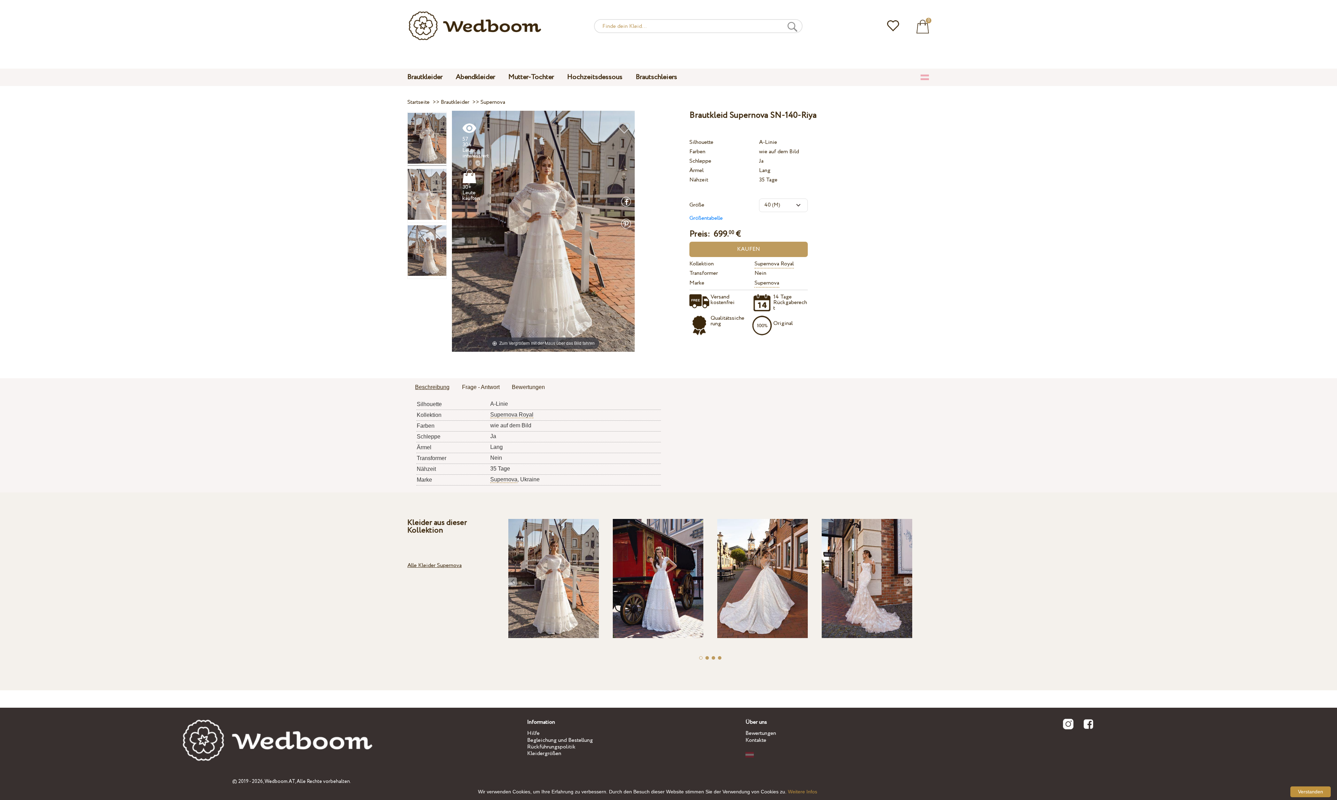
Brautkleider (425, 77)
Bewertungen (760, 733)
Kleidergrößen (544, 753)
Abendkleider (475, 77)
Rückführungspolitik (551, 747)
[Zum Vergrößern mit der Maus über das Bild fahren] (543, 231)
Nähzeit (698, 180)
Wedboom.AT (280, 781)
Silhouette (701, 142)
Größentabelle (706, 218)
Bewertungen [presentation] (528, 387)
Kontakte (755, 740)
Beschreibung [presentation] (432, 387)
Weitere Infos (802, 791)
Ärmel (696, 170)
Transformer (703, 273)
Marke (696, 283)
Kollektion (701, 264)
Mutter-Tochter (531, 77)
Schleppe (700, 161)
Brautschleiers (656, 77)
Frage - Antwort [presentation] (481, 387)
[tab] (432, 387)
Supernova (766, 283)
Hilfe (533, 733)
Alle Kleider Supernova (434, 565)
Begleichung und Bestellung (560, 740)
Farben (697, 151)
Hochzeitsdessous (595, 77)
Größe (696, 205)
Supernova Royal (774, 264)
